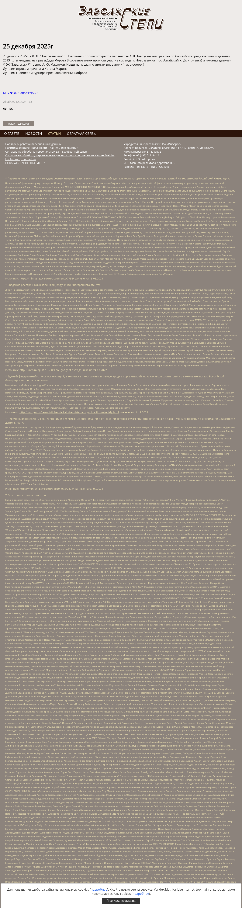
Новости (33, 133)
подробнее (99, 889)
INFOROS (157, 166)
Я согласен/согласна (121, 900)
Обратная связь (81, 133)
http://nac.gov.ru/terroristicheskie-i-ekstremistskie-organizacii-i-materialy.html (69, 412)
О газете (11, 133)
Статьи (54, 133)
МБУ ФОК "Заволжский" (20, 93)
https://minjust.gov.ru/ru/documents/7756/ (46, 278)
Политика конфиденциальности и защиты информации (41, 148)
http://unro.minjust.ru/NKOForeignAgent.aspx (48, 370)
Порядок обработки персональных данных (33, 144)
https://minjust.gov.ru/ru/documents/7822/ (46, 488)
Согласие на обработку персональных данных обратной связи (46, 151)
